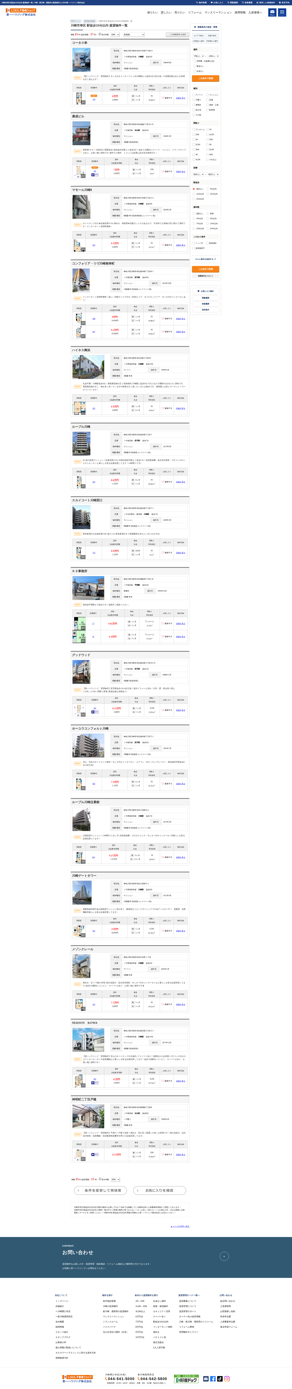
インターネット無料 (162, 1327)
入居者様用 (225, 1306)
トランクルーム (110, 1321)
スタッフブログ (63, 1337)
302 (93, 482)
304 (93, 857)
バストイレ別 (159, 1337)
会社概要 (60, 1321)
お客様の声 (61, 1342)
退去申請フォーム (228, 1327)
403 (93, 245)
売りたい (179, 12)
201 (95, 708)
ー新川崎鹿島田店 (64, 1316)
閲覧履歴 (205, 298)
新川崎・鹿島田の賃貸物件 (116, 1311)
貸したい (166, 12)
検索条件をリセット (205, 276)
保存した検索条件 (267, 3)
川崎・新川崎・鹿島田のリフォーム (196, 1321)
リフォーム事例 (186, 1327)
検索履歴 (205, 304)
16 (93, 637)
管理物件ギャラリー (188, 1332)
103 (94, 99)
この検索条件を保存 (177, 34)
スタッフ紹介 (62, 1332)
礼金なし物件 (159, 1301)
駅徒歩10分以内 (160, 1321)
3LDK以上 (140, 1311)
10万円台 (140, 1337)
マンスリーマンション (218, 12)
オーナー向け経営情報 (189, 1316)
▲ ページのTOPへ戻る (180, 1226)
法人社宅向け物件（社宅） (116, 1332)
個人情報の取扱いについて (68, 1347)
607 (93, 332)
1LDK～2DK (141, 1306)
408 (93, 319)
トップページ (62, 1301)
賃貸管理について (187, 1306)
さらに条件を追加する (204, 259)
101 (95, 171)
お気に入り (218, 3)
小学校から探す (198, 41)
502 (93, 931)
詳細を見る (180, 98)
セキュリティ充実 (161, 1311)
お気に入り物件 (207, 291)
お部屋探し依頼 (227, 1311)
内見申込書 (225, 1316)
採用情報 (240, 12)
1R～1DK (140, 1301)
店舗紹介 (60, 1306)
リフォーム (195, 12)
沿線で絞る (212, 35)
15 (93, 624)
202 (93, 408)
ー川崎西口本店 (63, 1311)
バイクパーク (109, 1327)
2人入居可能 (159, 1347)
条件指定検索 (109, 1301)
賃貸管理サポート (187, 1311)
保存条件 (205, 310)
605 (93, 784)
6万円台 (139, 1316)
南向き (156, 1332)
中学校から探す (212, 41)
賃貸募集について (187, 1301)
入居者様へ (255, 12)
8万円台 (139, 1327)
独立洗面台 (158, 1342)
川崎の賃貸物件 (110, 1306)
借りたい (152, 12)
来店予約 (286, 3)
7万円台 (139, 1321)
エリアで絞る (199, 35)
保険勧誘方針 (62, 1358)
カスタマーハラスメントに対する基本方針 (76, 1352)
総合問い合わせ (227, 1301)
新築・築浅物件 (160, 1306)
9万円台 (139, 1332)
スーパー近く (159, 1316)
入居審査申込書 (227, 1321)
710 (93, 553)
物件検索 (203, 3)
